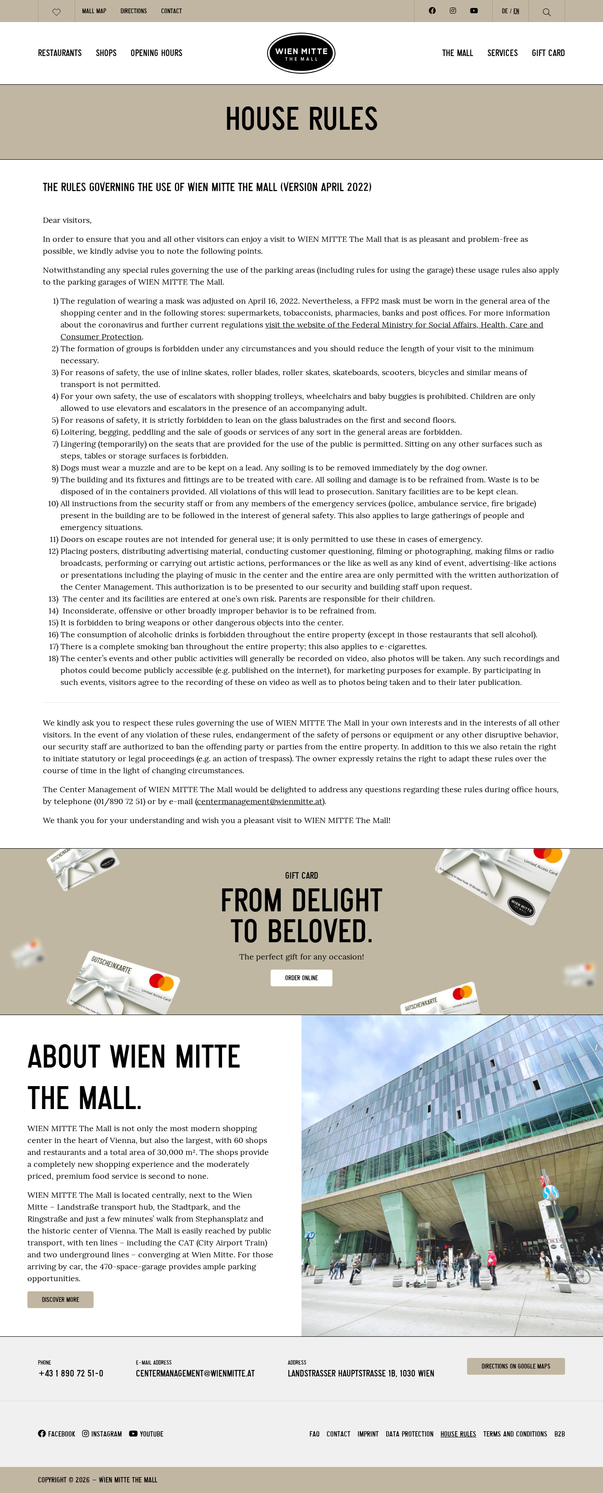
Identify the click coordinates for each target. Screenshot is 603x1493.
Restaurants (60, 53)
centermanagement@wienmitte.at (259, 801)
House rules (458, 1434)
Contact (171, 11)
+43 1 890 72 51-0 (70, 1373)
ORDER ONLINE (301, 978)
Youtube (150, 1434)
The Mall (457, 53)
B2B (559, 1434)
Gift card (548, 53)
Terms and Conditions (515, 1434)
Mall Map (94, 11)
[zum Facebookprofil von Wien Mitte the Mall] (432, 11)
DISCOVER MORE (60, 1299)
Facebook (60, 1434)
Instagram (105, 1434)
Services (502, 53)
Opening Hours (156, 53)
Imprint (368, 1434)
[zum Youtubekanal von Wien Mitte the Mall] (474, 11)
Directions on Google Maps (516, 1366)
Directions (134, 11)
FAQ (314, 1434)
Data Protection (409, 1434)
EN (516, 11)
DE (505, 11)
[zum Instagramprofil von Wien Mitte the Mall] (453, 11)
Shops (106, 53)
